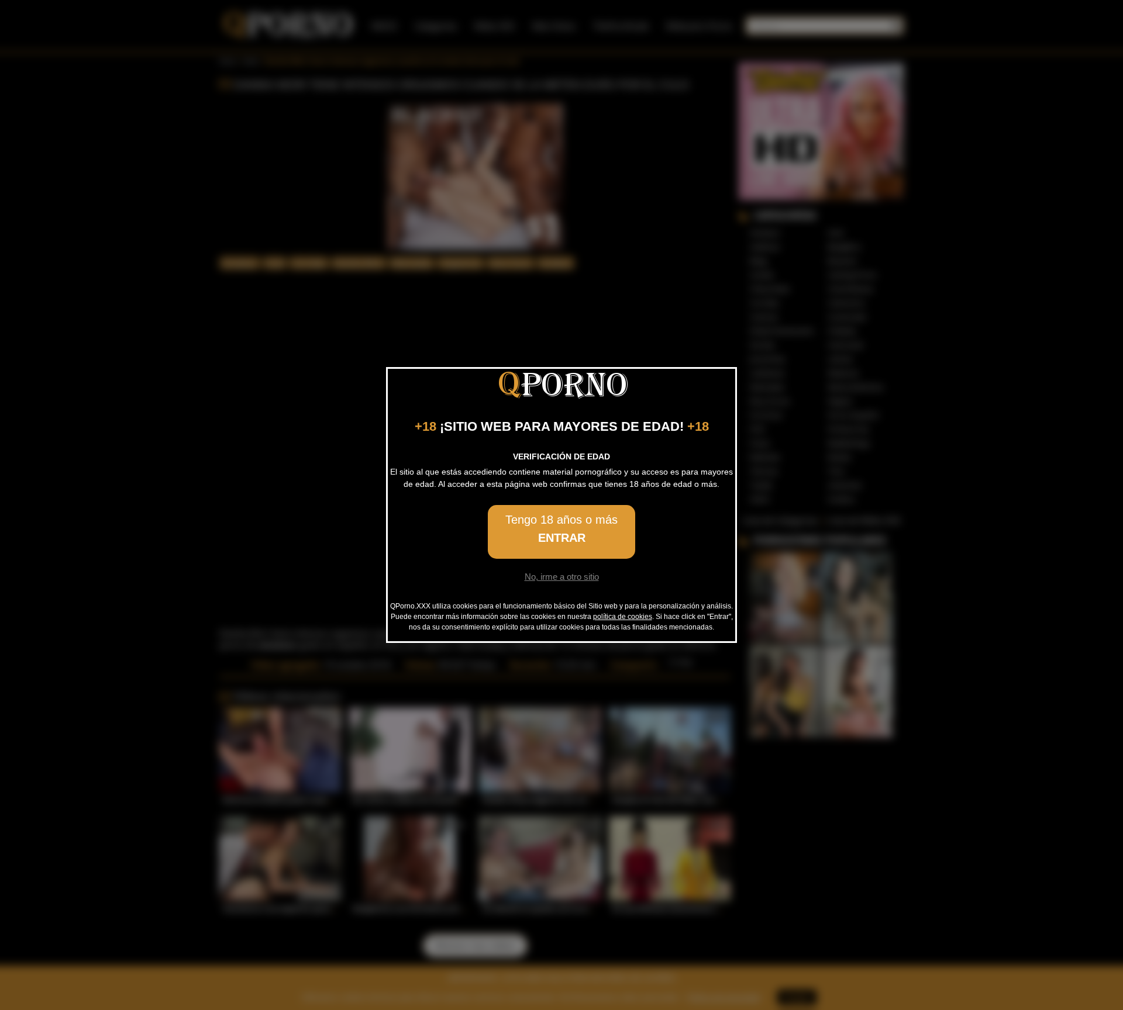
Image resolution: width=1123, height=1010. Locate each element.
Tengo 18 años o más (561, 528)
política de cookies (622, 617)
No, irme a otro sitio (562, 577)
